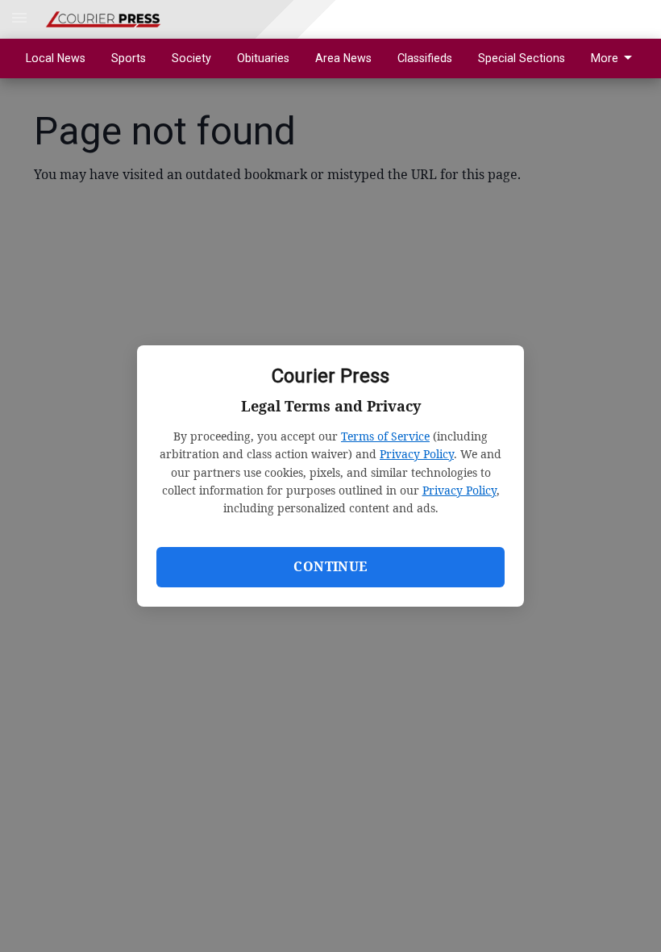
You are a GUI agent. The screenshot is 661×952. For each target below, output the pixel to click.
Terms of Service (385, 436)
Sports (128, 58)
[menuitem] (616, 58)
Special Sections (521, 58)
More (604, 58)
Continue (330, 566)
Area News (343, 58)
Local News (55, 58)
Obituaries (263, 58)
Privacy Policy (417, 453)
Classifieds (424, 58)
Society (191, 58)
